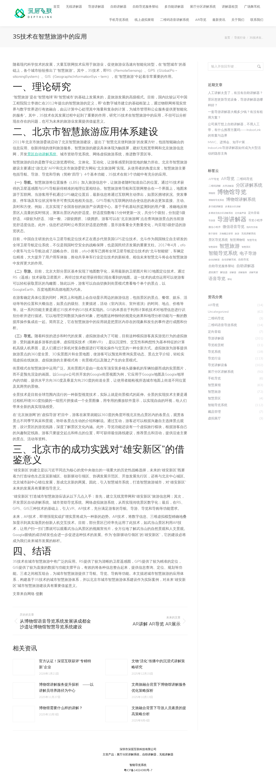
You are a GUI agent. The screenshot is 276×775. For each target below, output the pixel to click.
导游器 (212, 220)
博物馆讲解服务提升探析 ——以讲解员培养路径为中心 (66, 687)
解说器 (224, 272)
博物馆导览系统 (216, 200)
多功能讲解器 (216, 206)
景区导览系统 (218, 240)
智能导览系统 (223, 253)
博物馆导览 (232, 192)
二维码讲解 (215, 185)
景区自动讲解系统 (41, 154)
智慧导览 (252, 240)
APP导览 (214, 179)
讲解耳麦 (253, 272)
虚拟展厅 (213, 272)
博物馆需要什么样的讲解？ (61, 708)
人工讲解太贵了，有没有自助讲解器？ (235, 93)
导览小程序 (256, 220)
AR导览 (228, 178)
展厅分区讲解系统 (128, 754)
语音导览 (217, 278)
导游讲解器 (232, 219)
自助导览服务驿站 (221, 266)
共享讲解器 (228, 185)
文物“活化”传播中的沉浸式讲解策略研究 (158, 664)
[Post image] (24, 667)
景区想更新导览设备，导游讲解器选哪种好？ (235, 102)
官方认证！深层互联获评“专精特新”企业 (65, 664)
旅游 (237, 233)
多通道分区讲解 (233, 206)
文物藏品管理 (226, 233)
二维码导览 (245, 179)
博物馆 (212, 193)
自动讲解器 (214, 259)
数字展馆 (213, 233)
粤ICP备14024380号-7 (138, 770)
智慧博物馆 (237, 240)
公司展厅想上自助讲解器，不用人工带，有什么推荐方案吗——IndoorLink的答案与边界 (234, 130)
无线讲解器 (166, 754)
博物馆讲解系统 (241, 199)
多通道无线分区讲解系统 (221, 213)
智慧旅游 (229, 246)
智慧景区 (246, 247)
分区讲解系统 (249, 185)
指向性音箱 (252, 227)
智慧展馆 (213, 247)
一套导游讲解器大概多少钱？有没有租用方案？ (235, 115)
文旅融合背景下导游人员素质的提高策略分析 (159, 711)
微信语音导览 (233, 226)
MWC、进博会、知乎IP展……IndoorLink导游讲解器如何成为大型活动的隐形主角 (234, 148)
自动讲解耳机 (229, 259)
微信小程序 (215, 227)
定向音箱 (253, 213)
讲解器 (233, 272)
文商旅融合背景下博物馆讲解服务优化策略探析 (159, 687)
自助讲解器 (245, 265)
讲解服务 (242, 272)
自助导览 (243, 259)
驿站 (230, 279)
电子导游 (248, 253)
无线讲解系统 (248, 233)
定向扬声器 (240, 213)
